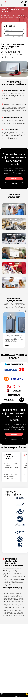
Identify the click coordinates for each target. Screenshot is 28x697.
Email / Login (9, 30)
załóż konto (14, 178)
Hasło (7, 34)
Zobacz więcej (22, 311)
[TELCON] (5, 2)
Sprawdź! (6, 345)
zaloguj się (14, 183)
